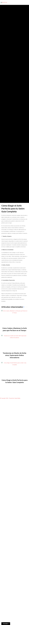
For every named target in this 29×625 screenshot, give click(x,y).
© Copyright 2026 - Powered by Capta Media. (10, 398)
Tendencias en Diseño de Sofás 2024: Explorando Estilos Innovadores (14, 355)
